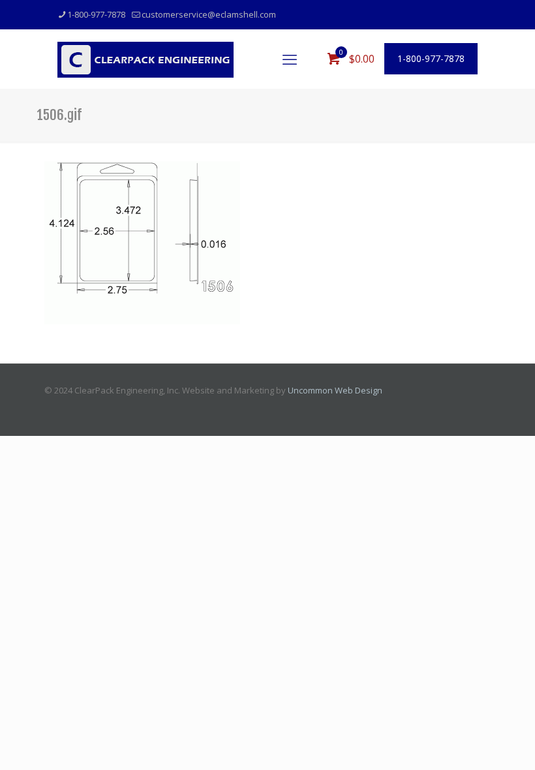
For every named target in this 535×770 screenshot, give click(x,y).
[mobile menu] (290, 59)
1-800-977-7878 (96, 14)
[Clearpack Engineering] (145, 58)
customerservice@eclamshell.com (209, 14)
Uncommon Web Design (335, 390)
